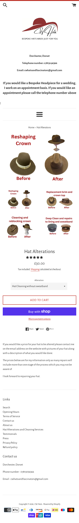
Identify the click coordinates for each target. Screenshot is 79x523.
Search (6, 407)
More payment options (39, 319)
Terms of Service (11, 416)
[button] (34, 257)
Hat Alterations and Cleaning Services (23, 429)
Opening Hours (11, 412)
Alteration (39, 280)
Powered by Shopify (51, 504)
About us (7, 425)
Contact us (8, 420)
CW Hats (38, 504)
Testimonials (10, 434)
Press (6, 438)
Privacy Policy (10, 442)
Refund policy (10, 447)
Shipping (35, 269)
